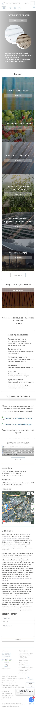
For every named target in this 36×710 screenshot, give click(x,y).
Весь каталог (18, 275)
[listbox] (26, 3)
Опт (3, 700)
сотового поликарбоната (10, 538)
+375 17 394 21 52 (6, 653)
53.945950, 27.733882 (24, 666)
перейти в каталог (18, 20)
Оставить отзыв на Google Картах (18, 424)
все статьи (18, 459)
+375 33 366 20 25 (6, 656)
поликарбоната (20, 598)
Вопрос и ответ (6, 698)
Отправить (18, 639)
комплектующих (7, 548)
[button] (2, 40)
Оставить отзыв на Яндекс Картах (18, 418)
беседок (16, 536)
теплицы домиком (21, 578)
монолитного (23, 538)
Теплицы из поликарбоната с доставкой (14, 678)
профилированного (8, 540)
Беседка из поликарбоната (10, 685)
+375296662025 (6, 489)
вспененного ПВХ (11, 542)
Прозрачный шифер (18, 15)
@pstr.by (6, 662)
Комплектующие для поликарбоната (13, 687)
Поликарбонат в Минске (9, 676)
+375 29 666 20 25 (6, 655)
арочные (12, 578)
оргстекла (20, 542)
